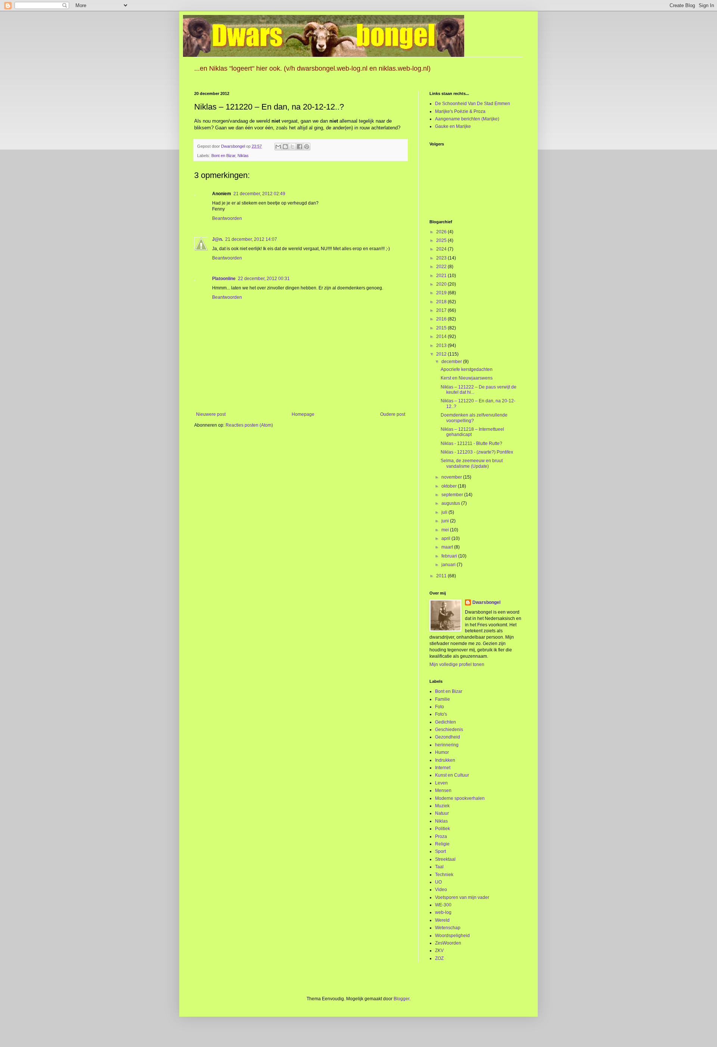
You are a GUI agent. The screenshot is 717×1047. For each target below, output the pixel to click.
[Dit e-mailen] (278, 146)
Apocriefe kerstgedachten (467, 369)
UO (438, 882)
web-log (443, 912)
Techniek (444, 874)
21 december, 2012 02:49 (259, 193)
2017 (442, 310)
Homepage (303, 414)
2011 (442, 575)
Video (441, 889)
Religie (442, 844)
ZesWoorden (448, 943)
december (452, 361)
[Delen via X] (292, 146)
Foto (439, 706)
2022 (442, 266)
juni (445, 521)
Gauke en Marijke (453, 126)
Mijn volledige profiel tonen (456, 664)
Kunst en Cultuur (452, 775)
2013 (442, 345)
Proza (441, 836)
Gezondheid (447, 737)
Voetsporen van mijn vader (462, 897)
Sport (440, 851)
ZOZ (439, 958)
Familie (442, 699)
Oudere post (392, 414)
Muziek (442, 805)
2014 (442, 336)
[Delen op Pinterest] (306, 146)
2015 (442, 328)
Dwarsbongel (486, 602)
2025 (442, 240)
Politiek (442, 828)
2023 (442, 258)
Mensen (443, 790)
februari (449, 556)
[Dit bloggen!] (285, 146)
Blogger (401, 998)
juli (444, 512)
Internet (442, 767)
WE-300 (443, 905)
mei (445, 529)
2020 (442, 284)
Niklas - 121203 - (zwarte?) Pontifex (477, 452)
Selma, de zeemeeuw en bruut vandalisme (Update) (472, 463)
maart (447, 547)
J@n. (217, 239)
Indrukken (445, 760)
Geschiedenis (449, 729)
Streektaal (445, 859)
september (452, 494)
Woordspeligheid (452, 935)
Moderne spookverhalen (460, 798)
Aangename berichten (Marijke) (467, 119)
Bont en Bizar (223, 155)
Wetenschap (447, 927)
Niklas (243, 155)
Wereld (442, 920)
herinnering (447, 744)
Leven (441, 783)
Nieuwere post (211, 414)
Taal (439, 866)
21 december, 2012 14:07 (251, 239)
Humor (442, 752)
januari (449, 564)
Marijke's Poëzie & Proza (460, 111)
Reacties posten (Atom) (249, 425)
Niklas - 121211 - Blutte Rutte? (471, 443)
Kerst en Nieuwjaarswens (467, 378)
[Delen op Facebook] (299, 146)
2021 (442, 275)
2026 (442, 231)
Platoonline (224, 278)
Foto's (441, 714)
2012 (442, 354)
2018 (442, 301)
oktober (449, 486)
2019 (442, 292)
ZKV (439, 950)
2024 (442, 249)
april (446, 538)
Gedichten (445, 722)
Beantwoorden (227, 218)
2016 (442, 319)
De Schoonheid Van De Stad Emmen (472, 103)
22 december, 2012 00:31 (264, 278)
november (452, 477)
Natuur (442, 813)
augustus (451, 503)
